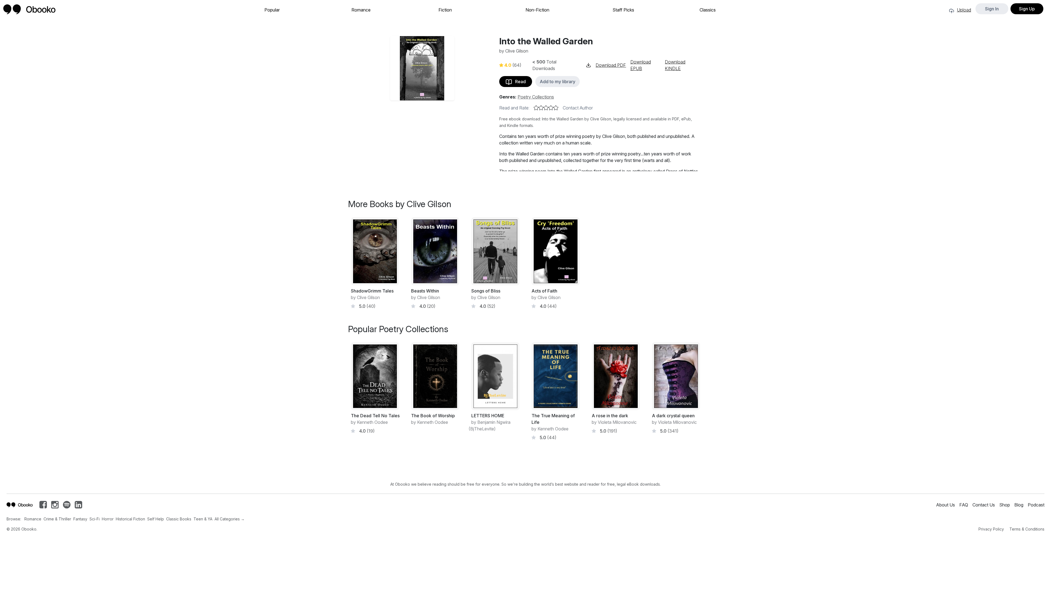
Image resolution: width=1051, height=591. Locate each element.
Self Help (155, 519)
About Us (945, 505)
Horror (108, 519)
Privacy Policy (991, 529)
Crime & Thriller (57, 519)
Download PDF (611, 65)
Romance (361, 10)
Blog (1018, 505)
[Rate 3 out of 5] (546, 107)
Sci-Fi (94, 519)
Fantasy (80, 519)
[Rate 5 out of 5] (555, 107)
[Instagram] (55, 506)
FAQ (963, 505)
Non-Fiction (537, 10)
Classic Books (178, 519)
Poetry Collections (536, 97)
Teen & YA (203, 519)
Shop (1004, 505)
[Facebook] (43, 506)
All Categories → (230, 519)
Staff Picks (623, 10)
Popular (272, 10)
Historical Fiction (130, 519)
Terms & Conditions (1026, 529)
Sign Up (1027, 8)
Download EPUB (640, 65)
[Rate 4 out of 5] (550, 107)
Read (519, 81)
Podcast (1036, 505)
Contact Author (578, 108)
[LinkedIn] (78, 506)
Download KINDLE (675, 65)
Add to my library (557, 81)
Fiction (445, 10)
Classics (708, 10)
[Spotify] (66, 506)
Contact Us (983, 505)
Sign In (992, 8)
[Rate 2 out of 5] (541, 107)
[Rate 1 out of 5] (536, 107)
